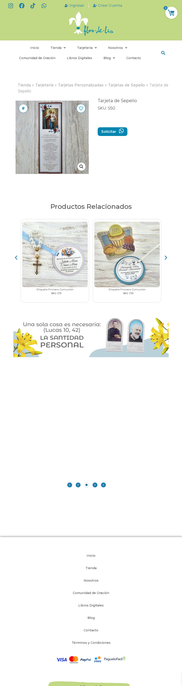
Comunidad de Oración (37, 58)
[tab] (69, 485)
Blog (107, 58)
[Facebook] (21, 5)
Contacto (133, 58)
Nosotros (115, 48)
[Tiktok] (32, 5)
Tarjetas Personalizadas (81, 85)
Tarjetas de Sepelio (126, 85)
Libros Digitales (79, 58)
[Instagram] (10, 5)
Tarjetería (85, 48)
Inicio (34, 48)
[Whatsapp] (43, 5)
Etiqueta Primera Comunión (55, 289)
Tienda (55, 48)
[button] (163, 53)
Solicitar (109, 132)
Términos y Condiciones (91, 643)
